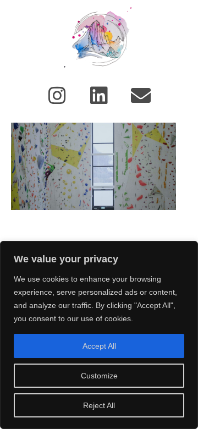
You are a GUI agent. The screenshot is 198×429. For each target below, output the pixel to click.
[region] (99, 335)
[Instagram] (57, 96)
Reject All (99, 405)
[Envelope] (140, 96)
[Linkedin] (99, 96)
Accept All (99, 346)
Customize (99, 375)
